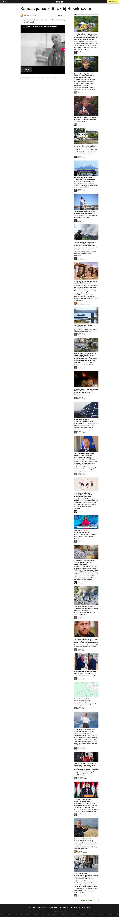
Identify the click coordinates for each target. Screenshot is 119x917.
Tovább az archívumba (86, 900)
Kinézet (103, 1)
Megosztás (60, 15)
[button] (23, 78)
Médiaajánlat (74, 907)
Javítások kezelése (53, 907)
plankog (25, 14)
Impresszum (44, 907)
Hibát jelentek (36, 907)
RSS (79, 907)
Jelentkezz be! (113, 1)
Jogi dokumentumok (64, 907)
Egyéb (25, 15)
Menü (4, 1)
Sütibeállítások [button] (86, 907)
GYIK (30, 907)
